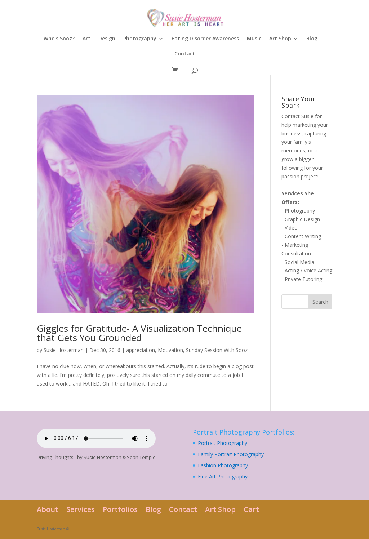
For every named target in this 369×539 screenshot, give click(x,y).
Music (254, 39)
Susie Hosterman (64, 350)
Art (86, 39)
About (47, 509)
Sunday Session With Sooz (217, 350)
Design (106, 39)
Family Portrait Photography (231, 454)
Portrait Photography (222, 443)
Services (80, 509)
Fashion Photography (223, 465)
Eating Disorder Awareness (205, 39)
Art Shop (280, 39)
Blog (311, 39)
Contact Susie (297, 116)
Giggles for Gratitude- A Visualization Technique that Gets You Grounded (139, 333)
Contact (184, 54)
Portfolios (120, 509)
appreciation (140, 350)
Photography (139, 39)
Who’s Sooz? (59, 39)
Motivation (170, 350)
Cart (251, 509)
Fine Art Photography (223, 476)
